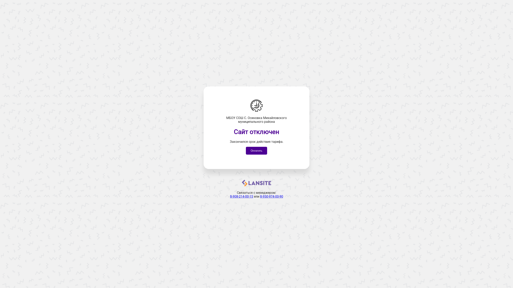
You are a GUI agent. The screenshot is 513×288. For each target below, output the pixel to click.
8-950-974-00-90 (271, 196)
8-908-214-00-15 (241, 196)
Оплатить (256, 150)
